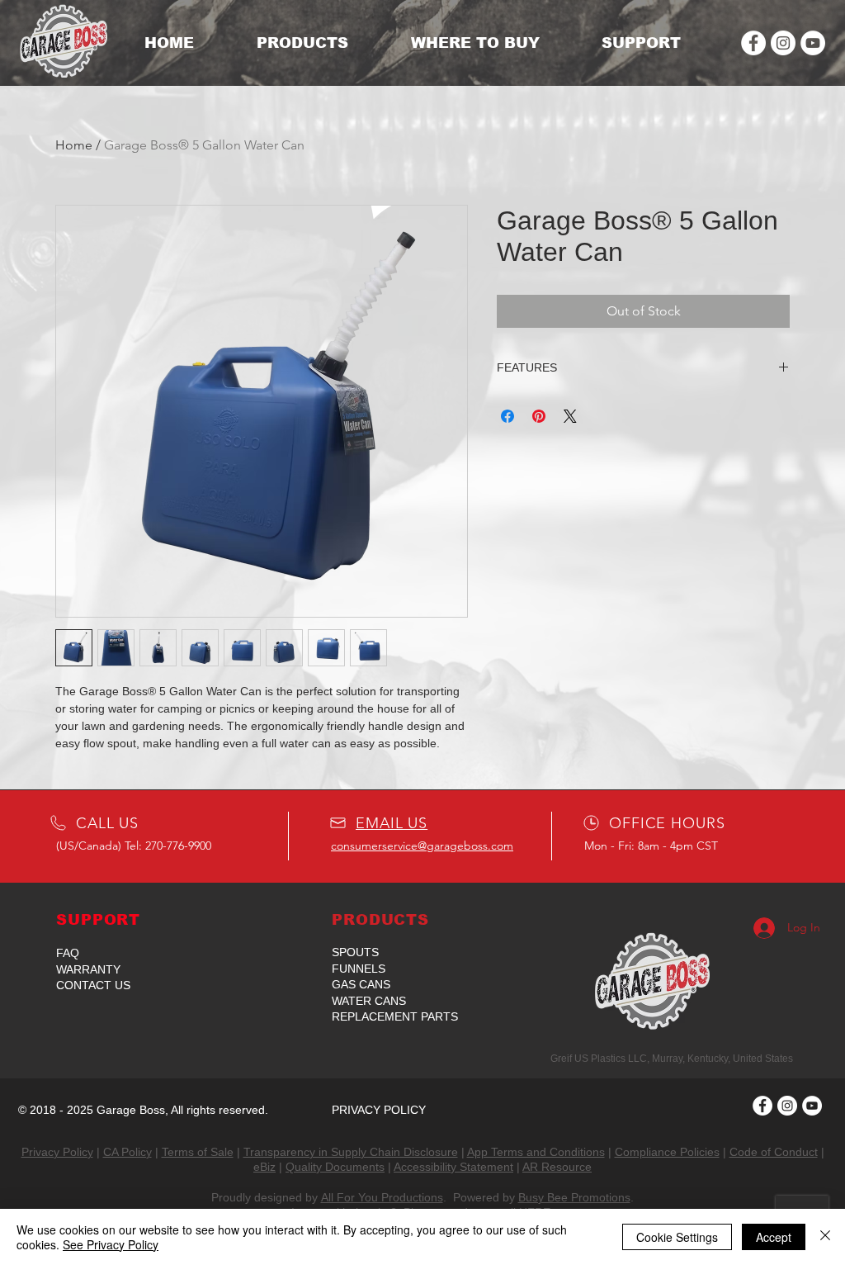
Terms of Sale (198, 1151)
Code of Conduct (773, 1151)
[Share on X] (570, 416)
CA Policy (127, 1151)
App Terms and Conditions (536, 1151)
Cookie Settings (677, 1237)
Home (73, 145)
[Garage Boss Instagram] (783, 43)
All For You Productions (382, 1197)
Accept (773, 1237)
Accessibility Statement (453, 1166)
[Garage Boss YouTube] (812, 43)
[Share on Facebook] (507, 416)
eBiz (264, 1166)
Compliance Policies (667, 1151)
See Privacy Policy (110, 1244)
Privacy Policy (57, 1151)
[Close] (825, 1237)
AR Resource (557, 1166)
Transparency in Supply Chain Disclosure (350, 1151)
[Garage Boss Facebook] (753, 43)
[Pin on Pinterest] (539, 416)
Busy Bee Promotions (574, 1197)
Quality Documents (335, 1166)
